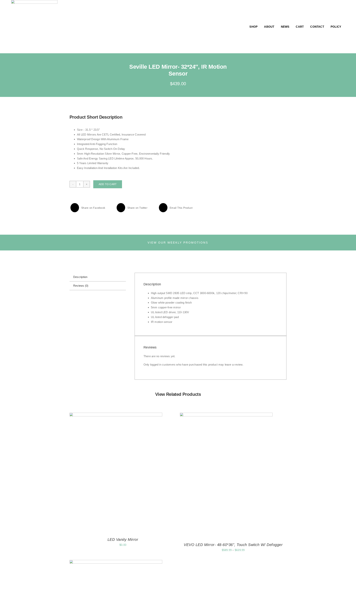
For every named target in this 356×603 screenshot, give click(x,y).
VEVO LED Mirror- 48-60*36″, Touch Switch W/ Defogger (233, 545)
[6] (234, 116)
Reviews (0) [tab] (80, 285)
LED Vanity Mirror (123, 539)
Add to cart (108, 184)
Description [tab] (80, 276)
